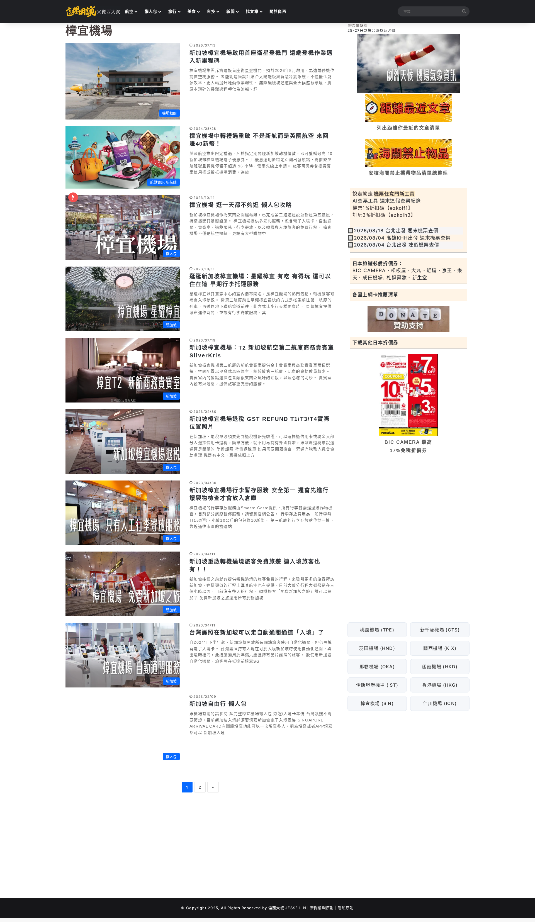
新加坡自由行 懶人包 (218, 704)
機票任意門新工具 (394, 194)
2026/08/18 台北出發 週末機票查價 (396, 230)
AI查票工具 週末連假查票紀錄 (386, 201)
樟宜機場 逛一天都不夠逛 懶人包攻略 (240, 205)
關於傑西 (277, 11)
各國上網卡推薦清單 (375, 294)
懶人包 (151, 11)
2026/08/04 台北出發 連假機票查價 (396, 245)
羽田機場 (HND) (377, 648)
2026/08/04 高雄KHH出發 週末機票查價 (402, 238)
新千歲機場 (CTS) (439, 629)
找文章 (252, 11)
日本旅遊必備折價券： (377, 263)
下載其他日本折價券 (375, 342)
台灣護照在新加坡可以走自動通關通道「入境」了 (256, 633)
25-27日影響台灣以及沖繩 (371, 30)
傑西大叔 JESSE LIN (287, 908)
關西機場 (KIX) (439, 648)
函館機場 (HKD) (440, 666)
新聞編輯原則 (322, 908)
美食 (192, 11)
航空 (129, 11)
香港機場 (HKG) (440, 684)
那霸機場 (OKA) (377, 666)
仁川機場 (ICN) (440, 703)
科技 (211, 11)
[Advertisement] (408, 501)
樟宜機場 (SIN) (377, 703)
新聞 (230, 11)
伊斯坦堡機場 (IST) (377, 684)
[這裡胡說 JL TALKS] (93, 11)
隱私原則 (346, 908)
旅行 (172, 11)
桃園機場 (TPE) (377, 629)
